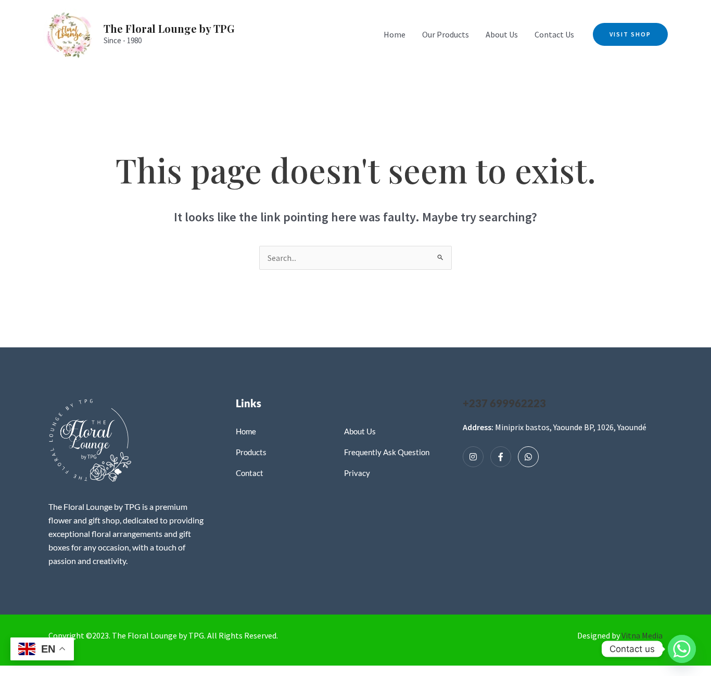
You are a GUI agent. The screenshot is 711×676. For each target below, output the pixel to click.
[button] (630, 34)
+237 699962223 (504, 403)
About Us (502, 34)
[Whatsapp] (528, 456)
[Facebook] (500, 456)
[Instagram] (473, 456)
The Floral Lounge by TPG (169, 28)
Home (394, 34)
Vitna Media (642, 635)
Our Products (445, 34)
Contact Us (554, 34)
